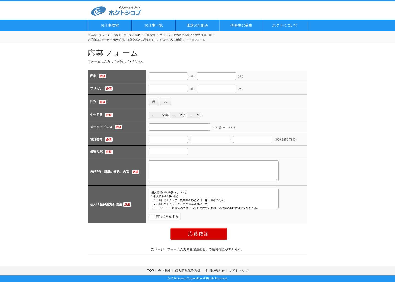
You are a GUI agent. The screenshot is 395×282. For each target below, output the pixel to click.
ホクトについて (285, 25)
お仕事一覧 (153, 25)
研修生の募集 (241, 25)
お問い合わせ (215, 270)
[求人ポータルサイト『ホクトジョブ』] (116, 10)
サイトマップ (238, 270)
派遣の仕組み (197, 25)
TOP (150, 270)
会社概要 (164, 270)
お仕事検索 (110, 25)
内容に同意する (167, 216)
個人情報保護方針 (188, 270)
